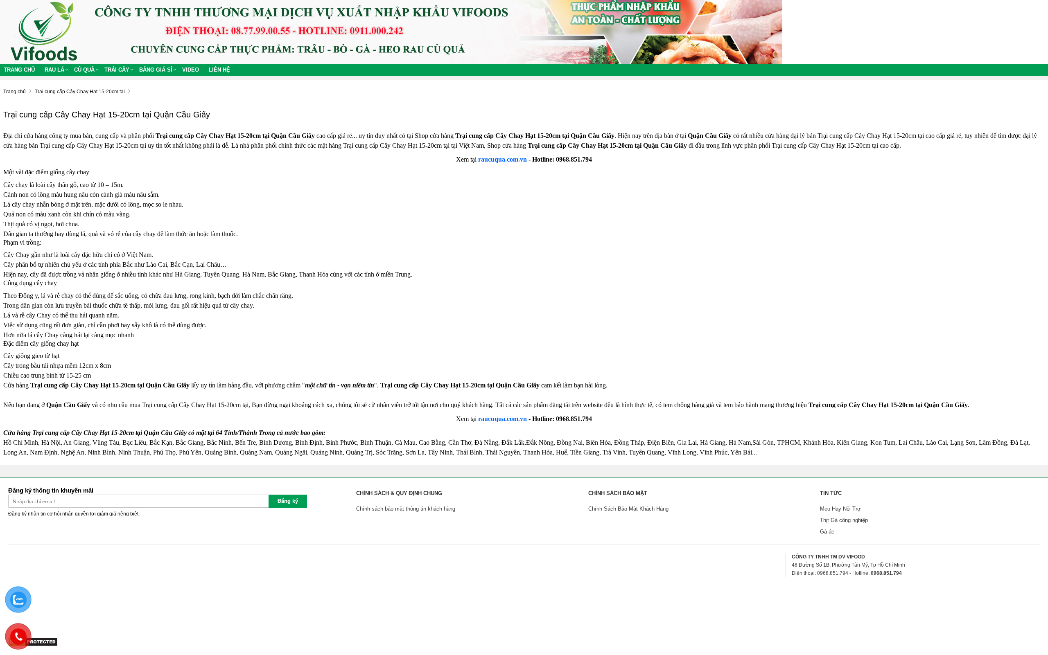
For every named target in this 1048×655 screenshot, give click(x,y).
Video (190, 70)
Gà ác (827, 532)
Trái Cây (116, 70)
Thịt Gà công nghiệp (844, 520)
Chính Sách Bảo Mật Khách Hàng (628, 509)
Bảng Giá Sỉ (155, 70)
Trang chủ (19, 70)
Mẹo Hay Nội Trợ (840, 509)
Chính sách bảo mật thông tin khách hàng (405, 509)
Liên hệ (219, 70)
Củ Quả (84, 70)
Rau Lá (54, 70)
